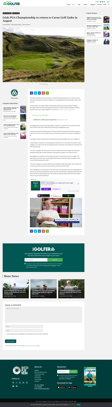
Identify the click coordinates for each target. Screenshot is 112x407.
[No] (110, 404)
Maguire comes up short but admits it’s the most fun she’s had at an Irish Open (94, 18)
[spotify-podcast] (68, 197)
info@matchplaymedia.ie (43, 388)
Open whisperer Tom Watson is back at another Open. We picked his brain (11, 108)
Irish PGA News (7, 13)
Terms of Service (34, 345)
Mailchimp (54, 265)
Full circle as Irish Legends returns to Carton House (10, 116)
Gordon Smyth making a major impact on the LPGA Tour (11, 133)
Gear (79, 4)
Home (68, 4)
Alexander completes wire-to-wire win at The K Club (94, 26)
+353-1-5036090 (40, 385)
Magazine (92, 4)
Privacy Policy (47, 265)
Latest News (15, 13)
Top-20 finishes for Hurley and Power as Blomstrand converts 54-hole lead (15, 292)
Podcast (99, 4)
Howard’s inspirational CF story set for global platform (11, 125)
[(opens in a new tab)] (90, 376)
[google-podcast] (56, 197)
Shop (104, 4)
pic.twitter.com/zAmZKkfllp (40, 115)
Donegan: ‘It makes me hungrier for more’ (92, 40)
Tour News (94, 21)
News (73, 4)
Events (85, 4)
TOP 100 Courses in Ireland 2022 (66, 109)
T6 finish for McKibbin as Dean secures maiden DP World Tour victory (70, 292)
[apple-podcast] (44, 197)
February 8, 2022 (62, 120)
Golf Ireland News (14, 127)
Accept (78, 404)
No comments (26, 24)
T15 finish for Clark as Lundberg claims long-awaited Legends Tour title (43, 292)
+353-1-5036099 (38, 387)
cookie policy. (72, 404)
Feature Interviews (7, 111)
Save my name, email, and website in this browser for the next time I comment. (27, 334)
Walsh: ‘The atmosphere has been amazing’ (94, 33)
